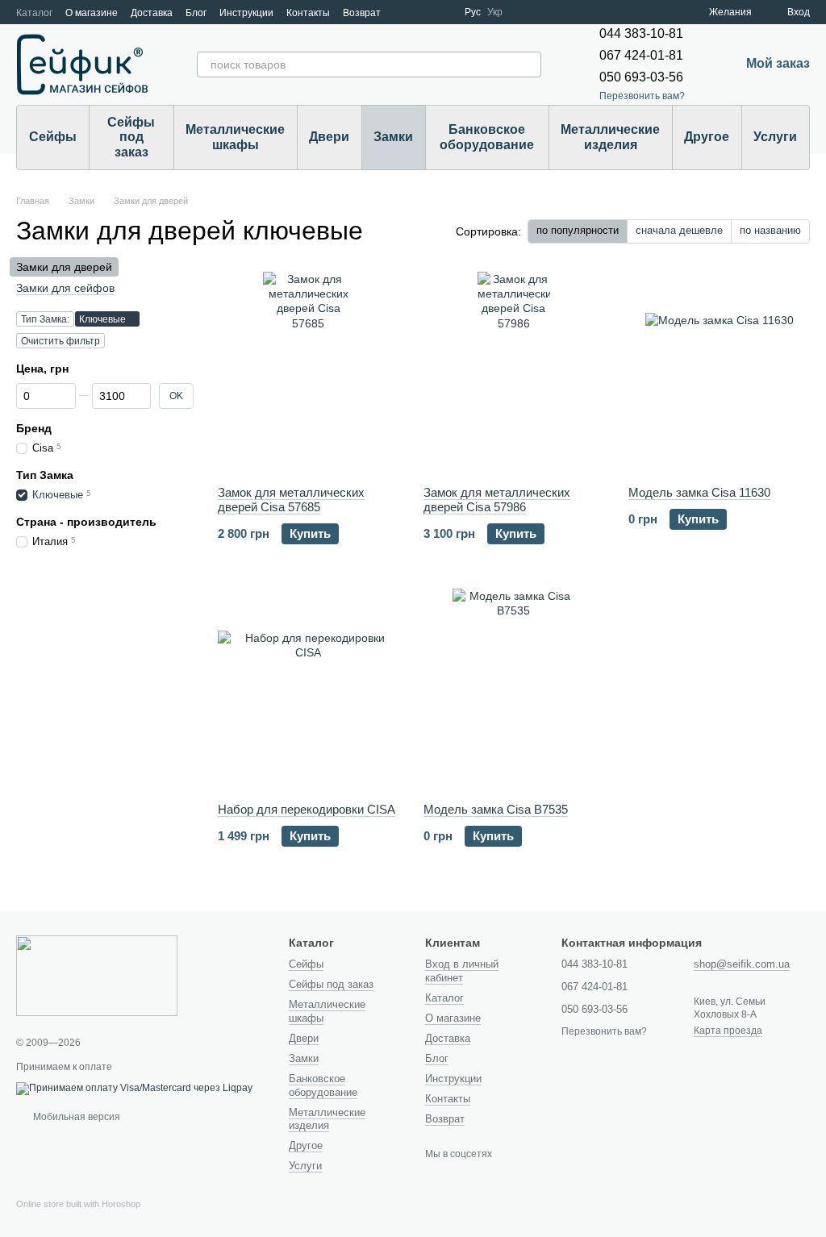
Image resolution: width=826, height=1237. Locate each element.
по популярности (577, 230)
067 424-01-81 (641, 55)
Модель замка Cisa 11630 (699, 492)
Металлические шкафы (235, 137)
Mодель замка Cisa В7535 (495, 809)
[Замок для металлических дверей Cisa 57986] (514, 372)
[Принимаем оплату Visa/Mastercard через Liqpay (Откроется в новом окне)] (134, 1087)
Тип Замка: (45, 319)
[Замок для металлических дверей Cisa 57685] (308, 372)
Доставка (152, 13)
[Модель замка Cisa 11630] (719, 372)
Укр (495, 12)
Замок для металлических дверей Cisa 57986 (496, 499)
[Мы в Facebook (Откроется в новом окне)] (403, 12)
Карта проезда (728, 1030)
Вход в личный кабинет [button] (462, 971)
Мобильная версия (75, 1116)
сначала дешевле (679, 230)
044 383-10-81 (641, 33)
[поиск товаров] (528, 64)
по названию (770, 230)
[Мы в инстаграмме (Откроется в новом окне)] (442, 12)
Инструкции (246, 13)
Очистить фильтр (60, 341)
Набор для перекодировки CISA (306, 809)
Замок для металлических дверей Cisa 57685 (291, 499)
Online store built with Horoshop (78, 1204)
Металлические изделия (610, 137)
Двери (329, 137)
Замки (393, 137)
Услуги (775, 137)
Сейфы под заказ (131, 137)
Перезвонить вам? (642, 96)
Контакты (308, 13)
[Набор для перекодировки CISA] (308, 689)
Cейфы (53, 137)
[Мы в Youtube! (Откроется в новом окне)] (422, 12)
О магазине (91, 13)
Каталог (34, 13)
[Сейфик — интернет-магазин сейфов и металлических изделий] (96, 975)
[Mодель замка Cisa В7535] (514, 689)
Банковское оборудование (487, 137)
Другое (706, 137)
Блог (196, 13)
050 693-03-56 (641, 77)
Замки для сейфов (65, 287)
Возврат (362, 13)
